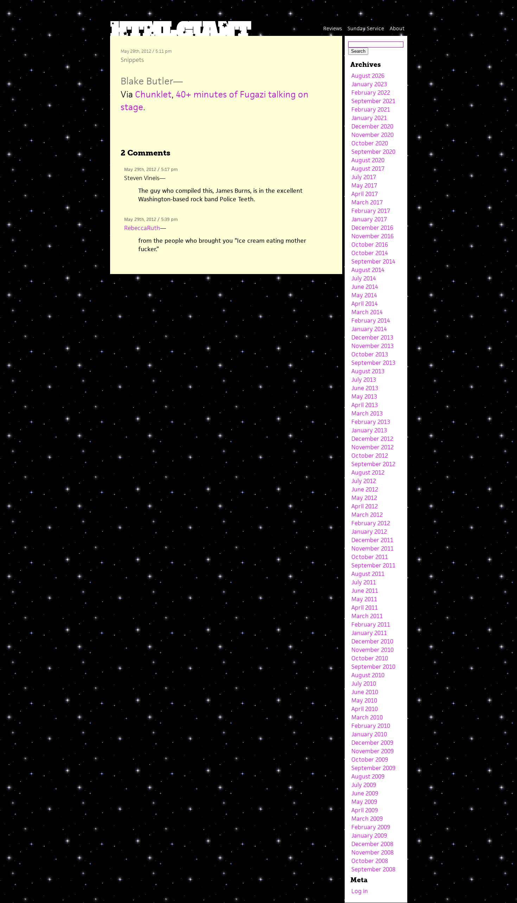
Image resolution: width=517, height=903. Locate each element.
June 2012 (364, 489)
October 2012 (369, 455)
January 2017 (369, 219)
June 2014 (364, 287)
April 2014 (364, 303)
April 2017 (364, 194)
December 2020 (372, 126)
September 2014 (373, 261)
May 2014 (364, 295)
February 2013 (370, 422)
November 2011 (372, 548)
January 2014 (369, 329)
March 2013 (367, 413)
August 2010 (367, 675)
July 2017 (363, 177)
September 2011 (373, 565)
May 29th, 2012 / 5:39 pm (151, 219)
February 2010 (370, 726)
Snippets (132, 60)
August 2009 (367, 776)
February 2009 (370, 827)
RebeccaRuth (142, 228)
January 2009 (369, 835)
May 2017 (364, 185)
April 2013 (364, 405)
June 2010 (364, 692)
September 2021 (373, 101)
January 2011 (369, 633)
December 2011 (372, 540)
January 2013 (369, 430)
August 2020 (367, 160)
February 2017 (370, 211)
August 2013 (367, 371)
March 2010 (367, 717)
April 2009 (364, 810)
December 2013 (372, 337)
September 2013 (373, 363)
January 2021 (369, 118)
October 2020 (369, 143)
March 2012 (367, 515)
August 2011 (367, 574)
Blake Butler (147, 81)
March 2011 (367, 616)
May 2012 (364, 498)
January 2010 (369, 734)
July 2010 (363, 683)
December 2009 (372, 742)
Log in (359, 891)
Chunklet (153, 94)
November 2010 (372, 650)
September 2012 (373, 464)
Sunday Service (365, 28)
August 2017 (367, 168)
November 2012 (372, 447)
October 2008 (369, 861)
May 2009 (364, 802)
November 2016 (372, 236)
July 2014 (363, 278)
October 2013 (369, 354)
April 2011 (364, 607)
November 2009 (372, 751)
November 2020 (372, 135)
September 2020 (373, 151)
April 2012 (364, 506)
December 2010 (372, 641)
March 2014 (367, 312)
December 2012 (372, 439)
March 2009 (367, 818)
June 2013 (364, 388)
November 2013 (372, 346)
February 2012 (370, 523)
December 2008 (372, 844)
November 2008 (372, 852)
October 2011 (369, 557)
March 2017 (367, 202)
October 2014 (369, 253)
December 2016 (372, 227)
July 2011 (363, 582)
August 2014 (367, 270)
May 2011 (364, 599)
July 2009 (363, 785)
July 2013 (363, 379)
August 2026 (367, 76)
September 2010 (373, 666)
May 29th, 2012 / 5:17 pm (151, 169)
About (397, 28)
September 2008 (373, 869)
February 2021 (370, 109)
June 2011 (364, 590)
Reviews (332, 28)
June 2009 (364, 793)
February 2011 (370, 624)
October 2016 (369, 244)
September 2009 (373, 768)
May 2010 (364, 700)
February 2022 (370, 92)
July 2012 (363, 481)
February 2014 (370, 320)
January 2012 (369, 531)
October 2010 (369, 658)
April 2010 (364, 709)
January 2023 (369, 84)
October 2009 (369, 759)
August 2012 (367, 472)
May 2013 (364, 396)
